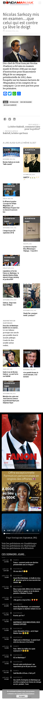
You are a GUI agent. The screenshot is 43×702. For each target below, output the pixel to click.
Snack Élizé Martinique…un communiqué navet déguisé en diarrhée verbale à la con (27, 608)
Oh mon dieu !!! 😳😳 (20, 571)
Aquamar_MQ (30, 537)
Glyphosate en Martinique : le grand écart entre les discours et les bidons (26, 641)
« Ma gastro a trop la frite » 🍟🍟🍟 (25, 600)
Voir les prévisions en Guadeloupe (19, 543)
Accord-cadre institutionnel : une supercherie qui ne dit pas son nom (24, 665)
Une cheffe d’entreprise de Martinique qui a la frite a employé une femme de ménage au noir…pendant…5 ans (27, 682)
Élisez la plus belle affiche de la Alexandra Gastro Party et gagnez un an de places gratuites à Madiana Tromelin (26, 591)
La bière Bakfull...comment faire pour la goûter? (24, 127)
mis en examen (25, 102)
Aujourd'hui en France (30, 151)
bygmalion (14, 102)
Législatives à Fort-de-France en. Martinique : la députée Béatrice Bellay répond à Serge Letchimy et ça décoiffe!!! (11, 275)
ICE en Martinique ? (19, 658)
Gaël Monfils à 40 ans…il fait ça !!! (24, 673)
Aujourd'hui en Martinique (9, 187)
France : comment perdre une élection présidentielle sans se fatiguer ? (25, 563)
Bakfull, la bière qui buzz (15, 133)
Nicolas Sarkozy (10, 105)
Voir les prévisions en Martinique (19, 545)
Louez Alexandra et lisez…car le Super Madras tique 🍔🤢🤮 (25, 632)
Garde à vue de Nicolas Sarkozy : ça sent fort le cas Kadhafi (10, 374)
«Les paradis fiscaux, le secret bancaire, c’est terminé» (30, 375)
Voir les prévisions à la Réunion (18, 548)
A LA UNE (7, 150)
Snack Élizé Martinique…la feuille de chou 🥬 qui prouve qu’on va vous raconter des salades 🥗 (27, 580)
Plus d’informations (28, 693)
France (16, 560)
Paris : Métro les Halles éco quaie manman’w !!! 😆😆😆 (24, 650)
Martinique (17, 569)
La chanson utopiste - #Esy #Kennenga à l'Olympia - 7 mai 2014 (30, 249)
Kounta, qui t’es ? (19, 615)
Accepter (22, 696)
